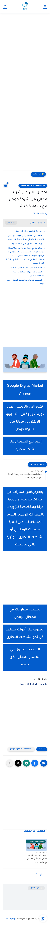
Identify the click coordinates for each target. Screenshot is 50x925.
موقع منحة (11, 919)
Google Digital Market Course (28, 231)
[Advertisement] (25, 43)
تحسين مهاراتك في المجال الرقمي (26, 268)
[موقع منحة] (25, 6)
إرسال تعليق (36, 888)
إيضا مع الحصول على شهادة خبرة (26, 244)
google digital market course (33, 186)
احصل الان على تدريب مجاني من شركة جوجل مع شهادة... (25, 476)
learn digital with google (33, 684)
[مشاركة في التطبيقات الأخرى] (9, 763)
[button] (34, 763)
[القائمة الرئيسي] (45, 6)
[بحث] (5, 6)
